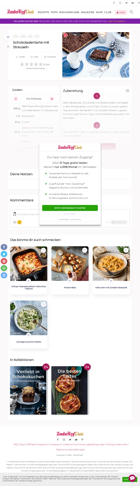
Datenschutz (71, 444)
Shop (99, 12)
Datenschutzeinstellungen (70, 449)
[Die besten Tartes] (70, 390)
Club (107, 12)
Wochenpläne (69, 12)
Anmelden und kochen (70, 219)
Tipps (54, 12)
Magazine (87, 12)
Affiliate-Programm (37, 444)
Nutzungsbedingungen (92, 444)
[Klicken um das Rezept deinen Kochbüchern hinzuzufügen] (28, 280)
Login (121, 12)
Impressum (55, 444)
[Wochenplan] (8, 47)
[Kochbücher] (8, 37)
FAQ (16, 444)
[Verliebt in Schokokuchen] (28, 390)
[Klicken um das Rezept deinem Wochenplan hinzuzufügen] (43, 250)
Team (23, 444)
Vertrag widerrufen (117, 444)
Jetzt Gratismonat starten (70, 208)
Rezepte (43, 12)
